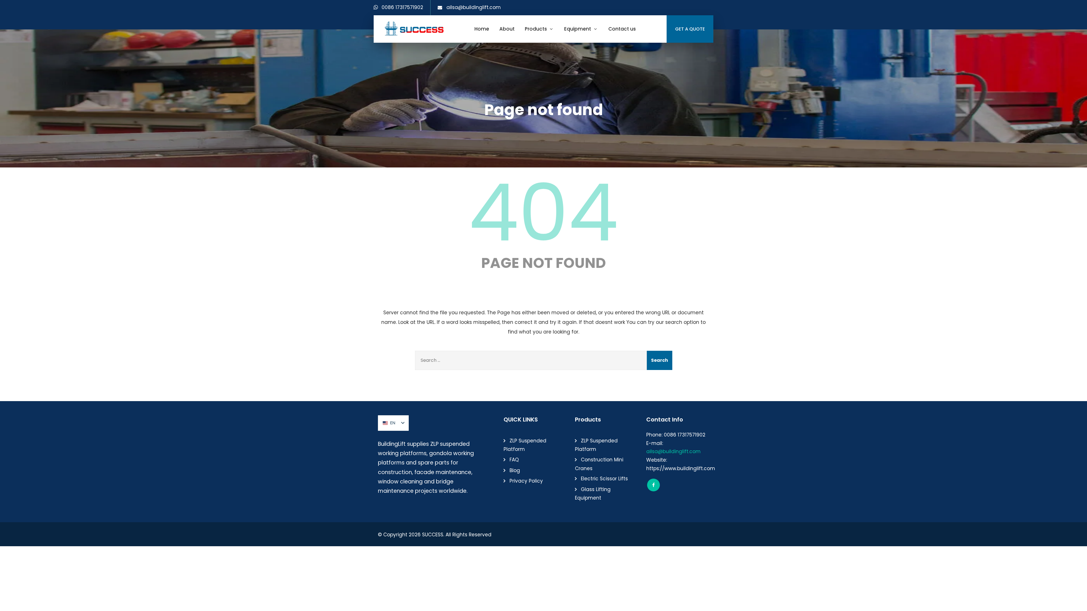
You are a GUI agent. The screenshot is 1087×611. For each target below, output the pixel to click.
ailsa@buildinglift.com (473, 7)
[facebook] (653, 485)
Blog (515, 470)
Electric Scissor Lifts (604, 478)
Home (481, 28)
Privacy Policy (526, 480)
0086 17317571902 (402, 7)
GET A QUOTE (690, 29)
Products (536, 28)
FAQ (514, 459)
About (507, 28)
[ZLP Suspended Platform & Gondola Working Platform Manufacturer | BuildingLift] (414, 28)
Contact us (622, 28)
